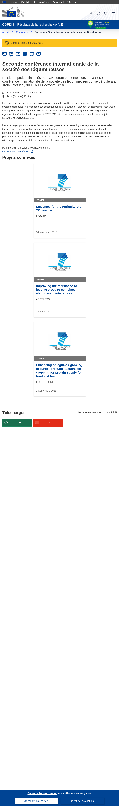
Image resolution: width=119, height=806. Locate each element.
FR (25, 54)
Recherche (105, 13)
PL (38, 54)
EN (11, 54)
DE (4, 54)
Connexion (91, 13)
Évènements (22, 32)
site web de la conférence (17, 151)
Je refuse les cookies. (82, 801)
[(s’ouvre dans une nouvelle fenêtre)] (13, 12)
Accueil (5, 32)
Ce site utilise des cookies (42, 793)
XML (19, 422)
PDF (50, 422)
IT (32, 54)
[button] (98, 13)
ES (18, 54)
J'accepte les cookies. (36, 801)
